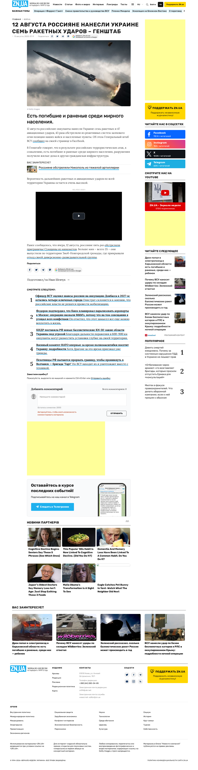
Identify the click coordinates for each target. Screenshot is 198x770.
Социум (147, 712)
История (147, 716)
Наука (102, 712)
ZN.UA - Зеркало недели (165, 205)
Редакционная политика (63, 686)
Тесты (124, 4)
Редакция (56, 678)
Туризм (146, 725)
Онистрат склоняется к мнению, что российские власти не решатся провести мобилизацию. (83, 300)
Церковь (103, 725)
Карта (55, 691)
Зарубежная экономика (66, 716)
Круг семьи (148, 721)
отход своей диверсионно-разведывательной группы (62, 257)
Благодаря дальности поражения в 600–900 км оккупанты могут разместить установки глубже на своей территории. (82, 334)
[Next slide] (184, 11)
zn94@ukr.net (85, 690)
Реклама (56, 682)
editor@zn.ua (94, 697)
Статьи (68, 4)
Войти (153, 4)
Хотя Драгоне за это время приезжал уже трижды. (82, 349)
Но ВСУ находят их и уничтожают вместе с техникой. (82, 364)
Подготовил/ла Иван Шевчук (46, 279)
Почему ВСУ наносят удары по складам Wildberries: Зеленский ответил (158, 284)
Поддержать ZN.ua (175, 4)
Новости (57, 4)
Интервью (98, 4)
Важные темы (21, 11)
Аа (160, 4)
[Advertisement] (66, 448)
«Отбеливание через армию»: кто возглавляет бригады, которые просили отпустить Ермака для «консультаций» (160, 371)
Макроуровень (16, 721)
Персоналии (60, 729)
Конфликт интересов (64, 721)
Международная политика (22, 716)
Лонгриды (112, 4)
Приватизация (17, 729)
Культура (103, 729)
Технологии (104, 716)
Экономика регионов (19, 733)
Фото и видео (82, 4)
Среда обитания (106, 721)
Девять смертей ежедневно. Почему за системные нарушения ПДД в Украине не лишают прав (161, 352)
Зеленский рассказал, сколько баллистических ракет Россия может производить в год (158, 301)
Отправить (117, 413)
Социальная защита (64, 712)
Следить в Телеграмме (54, 506)
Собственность (150, 729)
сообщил (39, 141)
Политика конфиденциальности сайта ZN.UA (167, 760)
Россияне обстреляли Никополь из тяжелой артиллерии (79, 167)
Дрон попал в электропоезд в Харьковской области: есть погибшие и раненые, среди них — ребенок (158, 265)
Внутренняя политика (20, 712)
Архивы (55, 673)
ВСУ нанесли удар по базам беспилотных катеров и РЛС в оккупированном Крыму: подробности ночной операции (157, 322)
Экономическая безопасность (68, 725)
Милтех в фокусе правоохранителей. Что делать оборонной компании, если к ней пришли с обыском (159, 391)
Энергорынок (16, 725)
